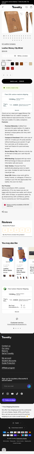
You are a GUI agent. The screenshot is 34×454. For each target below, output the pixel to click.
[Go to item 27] (13, 40)
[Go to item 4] (10, 36)
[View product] (11, 260)
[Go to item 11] (26, 36)
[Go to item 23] (23, 38)
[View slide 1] (14, 328)
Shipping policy (28, 441)
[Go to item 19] (15, 38)
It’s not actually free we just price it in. (17, 324)
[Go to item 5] (13, 36)
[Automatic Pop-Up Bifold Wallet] (21, 253)
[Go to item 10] (23, 36)
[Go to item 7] (17, 36)
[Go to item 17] (10, 38)
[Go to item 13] (30, 36)
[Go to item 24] (26, 38)
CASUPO (32, 265)
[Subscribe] (29, 386)
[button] (5, 230)
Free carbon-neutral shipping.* (10, 1)
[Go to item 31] (21, 40)
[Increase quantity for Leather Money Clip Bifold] (10, 75)
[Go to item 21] (19, 38)
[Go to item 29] (17, 40)
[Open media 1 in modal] (21, 14)
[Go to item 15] (6, 38)
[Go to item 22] (21, 38)
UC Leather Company (9, 44)
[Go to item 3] (8, 36)
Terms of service (20, 441)
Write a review (22, 56)
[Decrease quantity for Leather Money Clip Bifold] (4, 75)
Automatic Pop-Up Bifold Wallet (21, 270)
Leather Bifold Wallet (7, 269)
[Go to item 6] (15, 36)
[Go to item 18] (13, 38)
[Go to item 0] (4, 36)
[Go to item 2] (6, 36)
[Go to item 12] (28, 36)
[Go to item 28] (15, 40)
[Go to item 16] (8, 38)
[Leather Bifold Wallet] (8, 253)
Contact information (17, 443)
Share (6, 211)
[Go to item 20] (17, 38)
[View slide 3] (18, 328)
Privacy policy (13, 441)
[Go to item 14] (4, 38)
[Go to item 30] (19, 40)
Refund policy (6, 441)
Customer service (17, 323)
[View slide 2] (16, 328)
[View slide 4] (20, 328)
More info (17, 110)
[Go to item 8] (19, 36)
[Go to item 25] (28, 38)
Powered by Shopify (21, 438)
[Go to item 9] (21, 36)
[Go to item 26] (30, 38)
